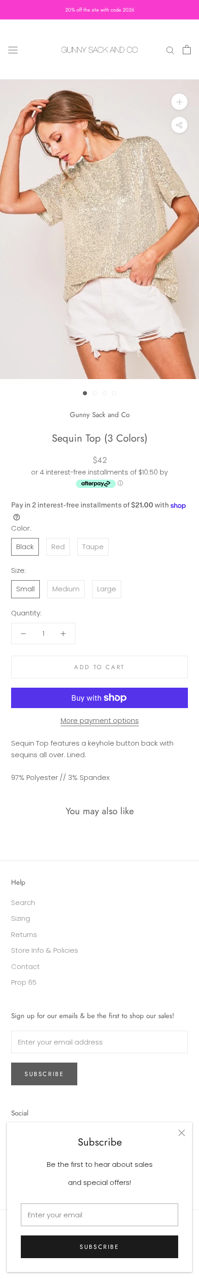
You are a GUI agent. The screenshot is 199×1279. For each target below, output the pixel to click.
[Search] (170, 49)
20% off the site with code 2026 (99, 9)
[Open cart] (187, 49)
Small (25, 589)
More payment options (100, 720)
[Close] (181, 1132)
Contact (25, 966)
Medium (66, 589)
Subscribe (99, 1246)
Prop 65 (24, 982)
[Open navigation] (13, 49)
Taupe (93, 546)
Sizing (20, 918)
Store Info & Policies (44, 950)
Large (106, 589)
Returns (24, 934)
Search (23, 902)
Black (25, 546)
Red (58, 546)
